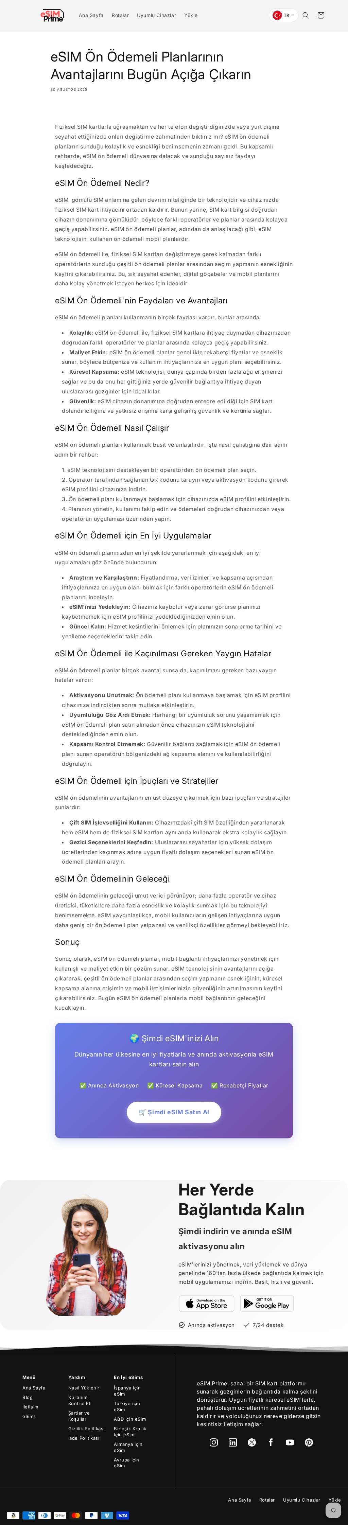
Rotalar (267, 1500)
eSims (29, 1416)
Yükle (335, 1500)
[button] (305, 15)
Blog (27, 1397)
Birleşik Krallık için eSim (130, 1431)
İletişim (30, 1406)
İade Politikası (84, 1438)
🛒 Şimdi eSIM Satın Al (174, 1112)
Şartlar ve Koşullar (79, 1416)
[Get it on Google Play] (267, 1303)
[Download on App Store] (206, 1303)
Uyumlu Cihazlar (301, 1500)
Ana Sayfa (33, 1387)
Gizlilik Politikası (86, 1428)
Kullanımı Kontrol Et (79, 1400)
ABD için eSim (130, 1419)
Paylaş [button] (66, 109)
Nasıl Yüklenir (84, 1387)
